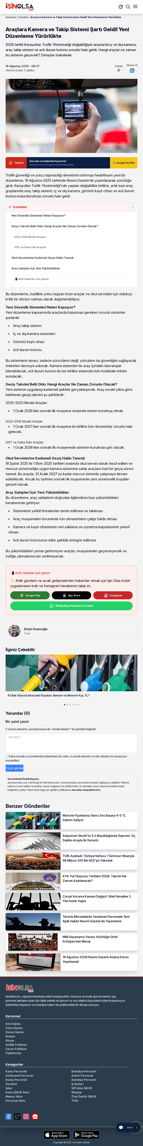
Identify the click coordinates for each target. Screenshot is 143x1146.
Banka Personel (16, 1079)
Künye (10, 1040)
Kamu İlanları (14, 1028)
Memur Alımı (14, 1096)
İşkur (9, 1088)
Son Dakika (13, 1024)
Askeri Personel (82, 1075)
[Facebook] (9, 1116)
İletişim (10, 1036)
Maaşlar (77, 1092)
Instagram (116, 595)
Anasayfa (11, 17)
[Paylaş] (118, 70)
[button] (133, 672)
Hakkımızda (13, 1053)
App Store (74, 595)
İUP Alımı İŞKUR (82, 1088)
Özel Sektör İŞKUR (84, 1096)
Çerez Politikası (16, 1049)
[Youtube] (35, 1116)
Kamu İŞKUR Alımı (17, 1092)
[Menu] (135, 6)
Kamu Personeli (16, 1071)
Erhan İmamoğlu (35, 629)
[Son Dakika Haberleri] (121, 7)
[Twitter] (17, 1116)
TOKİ (75, 1100)
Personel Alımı (15, 1100)
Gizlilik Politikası (16, 1044)
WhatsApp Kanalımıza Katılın (74, 605)
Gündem (23, 17)
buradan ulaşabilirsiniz (86, 789)
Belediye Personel (84, 1071)
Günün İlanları (15, 1032)
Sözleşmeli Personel (19, 1075)
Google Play (32, 595)
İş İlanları (77, 1084)
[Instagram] (26, 1116)
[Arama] (128, 6)
